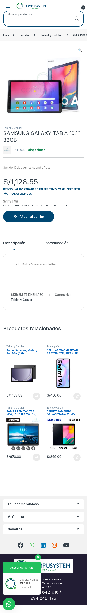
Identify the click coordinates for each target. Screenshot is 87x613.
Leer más (36, 396)
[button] (80, 50)
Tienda (24, 35)
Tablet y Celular (51, 35)
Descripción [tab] (14, 243)
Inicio (6, 35)
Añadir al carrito (31, 216)
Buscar (76, 18)
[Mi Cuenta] (72, 6)
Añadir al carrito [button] (76, 396)
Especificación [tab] (55, 243)
